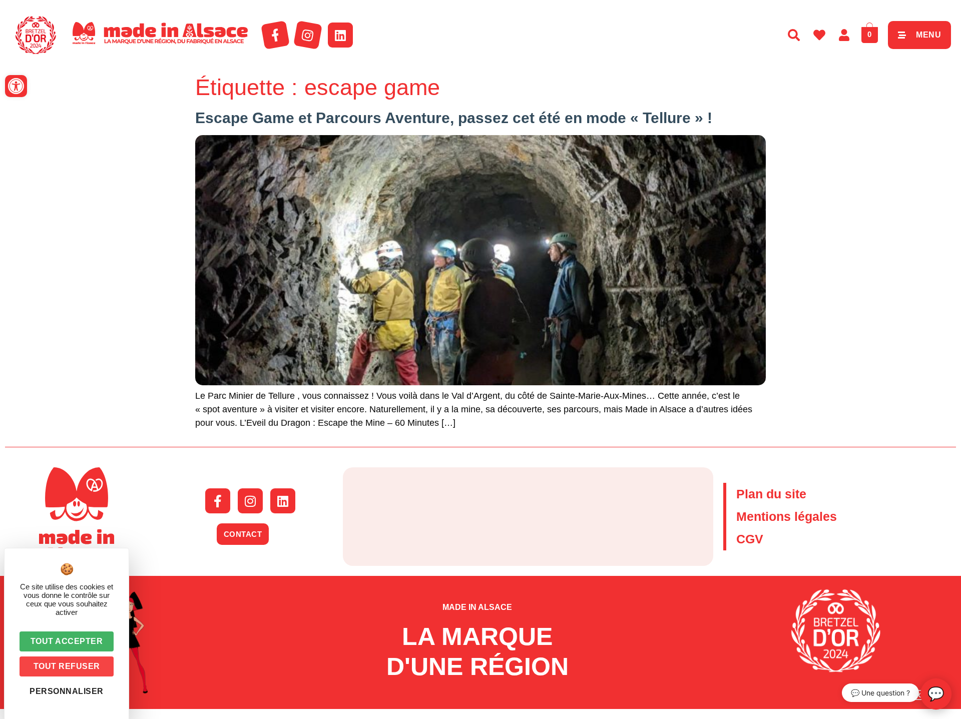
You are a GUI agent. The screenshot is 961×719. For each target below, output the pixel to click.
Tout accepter (67, 641)
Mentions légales (786, 516)
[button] (16, 86)
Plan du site (771, 494)
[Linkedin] (340, 35)
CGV (749, 539)
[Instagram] (307, 35)
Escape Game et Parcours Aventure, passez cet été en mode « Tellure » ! (453, 118)
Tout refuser (67, 666)
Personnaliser (67, 691)
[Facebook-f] (275, 35)
